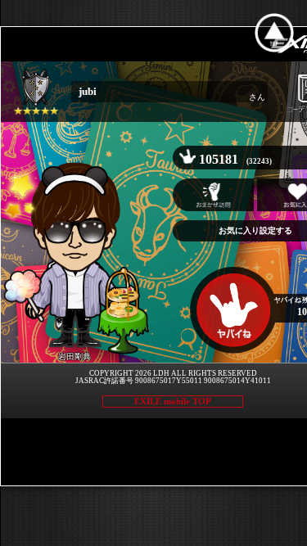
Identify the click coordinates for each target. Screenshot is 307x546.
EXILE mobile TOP (172, 401)
